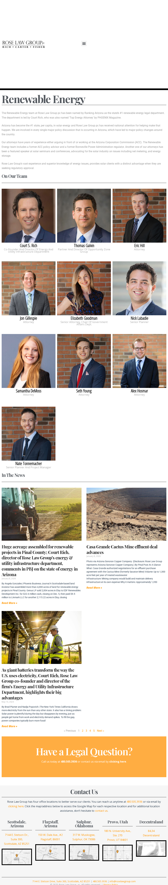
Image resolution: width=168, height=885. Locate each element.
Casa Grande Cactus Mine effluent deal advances (121, 549)
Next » (100, 730)
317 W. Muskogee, (84, 835)
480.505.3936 (134, 801)
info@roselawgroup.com (123, 881)
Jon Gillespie (28, 288)
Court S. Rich (28, 216)
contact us (101, 811)
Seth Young (84, 361)
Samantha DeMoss (28, 361)
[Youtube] (153, 44)
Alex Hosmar (139, 361)
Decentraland (151, 835)
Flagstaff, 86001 (50, 839)
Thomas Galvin (84, 216)
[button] (84, 43)
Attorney (139, 249)
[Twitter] (139, 44)
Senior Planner (139, 322)
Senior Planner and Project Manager (28, 467)
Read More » (9, 603)
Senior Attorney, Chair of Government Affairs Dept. (84, 323)
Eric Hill (139, 216)
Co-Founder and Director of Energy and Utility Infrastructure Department (28, 250)
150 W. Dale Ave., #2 (50, 835)
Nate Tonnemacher (28, 434)
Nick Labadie (139, 288)
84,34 (151, 831)
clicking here (16, 806)
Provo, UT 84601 (117, 840)
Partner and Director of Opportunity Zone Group (84, 250)
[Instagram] (144, 44)
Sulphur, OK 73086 (84, 839)
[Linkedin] (149, 44)
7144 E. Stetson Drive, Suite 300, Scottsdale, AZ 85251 (61, 881)
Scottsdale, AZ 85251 (16, 844)
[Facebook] (135, 44)
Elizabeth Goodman (84, 288)
